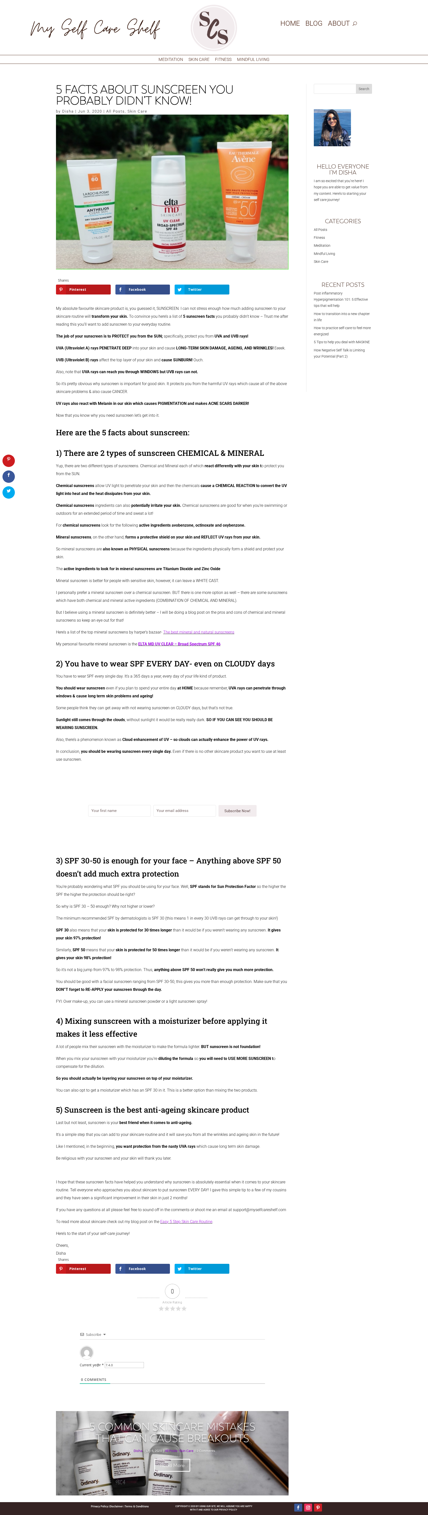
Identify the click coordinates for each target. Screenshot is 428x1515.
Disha (68, 111)
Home (290, 24)
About (339, 24)
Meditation (171, 60)
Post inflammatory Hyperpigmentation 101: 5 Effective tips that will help (341, 299)
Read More (172, 1465)
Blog (313, 24)
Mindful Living (253, 60)
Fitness (223, 60)
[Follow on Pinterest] (318, 1508)
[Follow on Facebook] (298, 1508)
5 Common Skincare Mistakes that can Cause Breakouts (172, 1432)
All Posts (115, 111)
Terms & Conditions (137, 1506)
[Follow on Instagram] (308, 1508)
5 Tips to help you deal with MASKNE (342, 342)
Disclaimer (116, 1506)
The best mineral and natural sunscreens (198, 632)
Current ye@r (92, 1365)
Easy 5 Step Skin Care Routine (186, 1221)
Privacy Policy (99, 1506)
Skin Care (199, 60)
